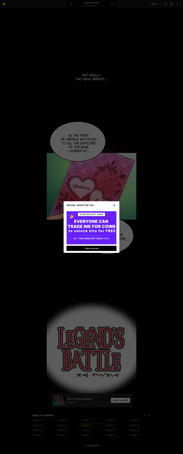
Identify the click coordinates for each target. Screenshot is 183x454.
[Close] (114, 205)
